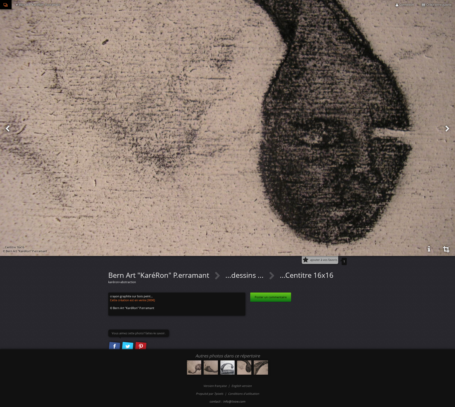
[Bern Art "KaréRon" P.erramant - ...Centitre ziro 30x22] (194, 367)
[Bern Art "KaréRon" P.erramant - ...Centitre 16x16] (227, 367)
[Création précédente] (7, 129)
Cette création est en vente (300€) (132, 300)
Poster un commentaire (271, 297)
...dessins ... (245, 275)
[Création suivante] (447, 129)
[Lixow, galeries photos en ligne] (6, 4)
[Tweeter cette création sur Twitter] (127, 347)
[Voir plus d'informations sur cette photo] (429, 249)
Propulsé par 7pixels (209, 394)
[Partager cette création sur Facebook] (114, 347)
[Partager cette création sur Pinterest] (140, 347)
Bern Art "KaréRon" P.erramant (159, 275)
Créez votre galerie (438, 5)
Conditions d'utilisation (243, 394)
